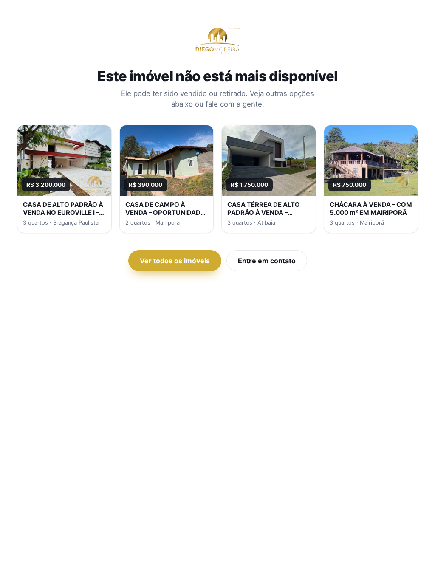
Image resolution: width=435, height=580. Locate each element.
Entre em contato (267, 260)
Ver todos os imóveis (175, 260)
